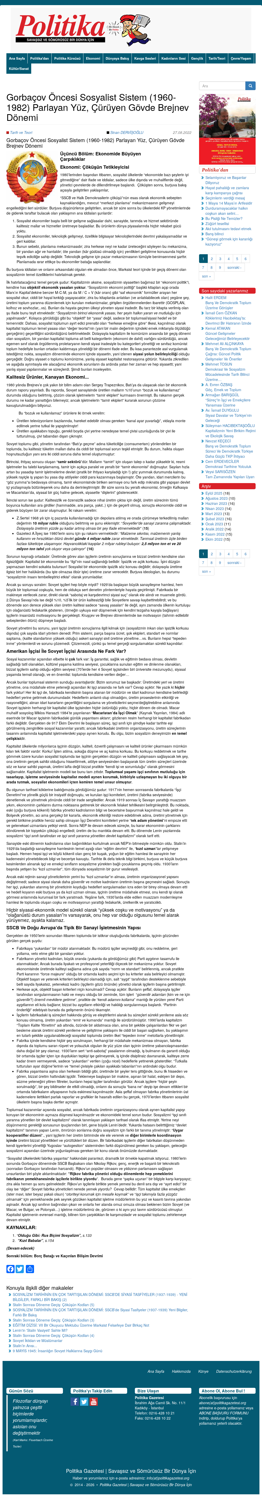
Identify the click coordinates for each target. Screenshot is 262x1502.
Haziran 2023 (216, 503)
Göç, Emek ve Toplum (223, 389)
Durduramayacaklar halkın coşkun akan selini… (226, 211)
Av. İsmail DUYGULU (222, 410)
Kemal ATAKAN (217, 328)
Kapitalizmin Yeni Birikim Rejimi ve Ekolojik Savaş (230, 433)
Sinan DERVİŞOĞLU (126, 132)
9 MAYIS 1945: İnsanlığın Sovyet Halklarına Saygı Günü (57, 1350)
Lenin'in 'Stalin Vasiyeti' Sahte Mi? (40, 1330)
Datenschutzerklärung (234, 1371)
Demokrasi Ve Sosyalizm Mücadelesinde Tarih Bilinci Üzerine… (227, 374)
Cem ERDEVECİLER (222, 461)
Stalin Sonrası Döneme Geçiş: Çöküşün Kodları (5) (53, 1304)
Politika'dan (39, 58)
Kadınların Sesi (173, 58)
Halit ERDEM (215, 297)
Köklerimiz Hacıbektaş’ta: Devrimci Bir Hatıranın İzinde (228, 320)
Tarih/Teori (217, 58)
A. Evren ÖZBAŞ (218, 384)
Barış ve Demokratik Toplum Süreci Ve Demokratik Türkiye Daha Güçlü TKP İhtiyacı (229, 451)
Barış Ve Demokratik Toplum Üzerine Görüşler (228, 305)
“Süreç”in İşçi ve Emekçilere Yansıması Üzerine (227, 402)
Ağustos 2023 (216, 498)
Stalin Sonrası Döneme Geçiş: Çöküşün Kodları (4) (53, 1335)
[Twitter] (20, 1265)
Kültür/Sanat (19, 68)
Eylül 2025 (213, 493)
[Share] (30, 1265)
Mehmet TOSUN (218, 364)
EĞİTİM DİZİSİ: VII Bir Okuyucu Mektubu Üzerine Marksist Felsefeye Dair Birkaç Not (81, 1325)
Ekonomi (93, 58)
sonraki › (234, 267)
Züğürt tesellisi (217, 223)
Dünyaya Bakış (117, 58)
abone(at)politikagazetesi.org (222, 1402)
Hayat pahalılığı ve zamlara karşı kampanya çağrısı (227, 190)
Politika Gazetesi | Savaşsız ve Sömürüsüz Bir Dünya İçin (146, 1484)
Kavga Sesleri (145, 58)
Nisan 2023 (214, 508)
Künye (203, 1371)
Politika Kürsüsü (67, 58)
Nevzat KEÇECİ (218, 440)
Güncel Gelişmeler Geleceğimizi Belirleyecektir (227, 336)
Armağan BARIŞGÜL (222, 394)
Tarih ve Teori (21, 132)
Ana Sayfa (17, 58)
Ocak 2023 (214, 523)
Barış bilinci (214, 233)
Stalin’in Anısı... (25, 1345)
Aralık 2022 (214, 528)
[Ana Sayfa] (85, 30)
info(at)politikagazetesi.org (168, 1477)
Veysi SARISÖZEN (220, 471)
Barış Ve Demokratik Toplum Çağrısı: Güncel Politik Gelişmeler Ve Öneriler (228, 353)
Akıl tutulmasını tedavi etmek (228, 228)
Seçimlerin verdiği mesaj (225, 197)
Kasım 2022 (215, 534)
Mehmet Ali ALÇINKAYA (224, 343)
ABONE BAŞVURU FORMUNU (223, 1412)
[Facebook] (10, 1265)
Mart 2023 (213, 513)
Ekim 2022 (214, 539)
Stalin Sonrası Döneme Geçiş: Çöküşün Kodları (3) (53, 1320)
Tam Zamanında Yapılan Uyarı (229, 476)
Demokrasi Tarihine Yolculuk (228, 466)
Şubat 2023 (214, 518)
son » (206, 276)
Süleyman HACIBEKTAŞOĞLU (230, 425)
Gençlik (197, 58)
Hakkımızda (181, 1371)
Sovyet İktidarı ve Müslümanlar (37, 1340)
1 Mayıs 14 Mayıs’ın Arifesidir (228, 203)
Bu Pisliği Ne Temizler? (224, 218)
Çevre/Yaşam (241, 58)
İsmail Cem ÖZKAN (221, 312)
